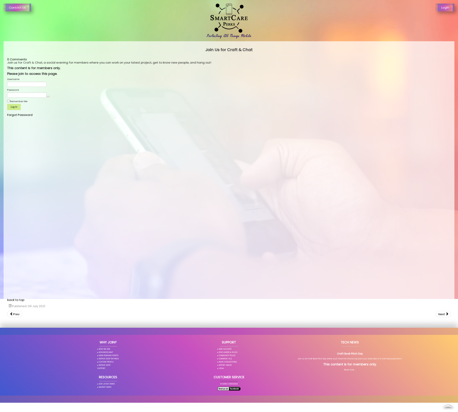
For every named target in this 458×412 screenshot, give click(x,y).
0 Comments (17, 59)
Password (13, 90)
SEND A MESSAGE (230, 384)
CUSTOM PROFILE (106, 362)
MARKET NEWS (105, 387)
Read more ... (350, 370)
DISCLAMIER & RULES (228, 352)
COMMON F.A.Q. (225, 359)
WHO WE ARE (104, 349)
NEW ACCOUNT (225, 349)
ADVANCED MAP (106, 352)
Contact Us (17, 7)
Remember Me (18, 101)
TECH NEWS (350, 342)
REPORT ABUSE (225, 365)
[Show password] (48, 96)
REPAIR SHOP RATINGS (109, 359)
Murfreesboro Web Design (215, 409)
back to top (15, 300)
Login (445, 7)
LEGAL (221, 368)
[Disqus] (229, 161)
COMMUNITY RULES (227, 355)
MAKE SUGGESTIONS (228, 362)
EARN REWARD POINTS (108, 355)
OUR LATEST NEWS (107, 384)
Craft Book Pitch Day (350, 353)
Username (13, 79)
